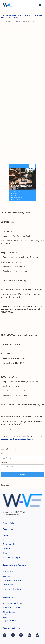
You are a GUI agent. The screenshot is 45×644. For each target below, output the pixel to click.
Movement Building (12, 589)
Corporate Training (12, 580)
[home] (7, 5)
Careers (6, 549)
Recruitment (8, 585)
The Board (8, 540)
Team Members (10, 544)
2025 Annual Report (12, 558)
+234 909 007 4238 (11, 608)
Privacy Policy (9, 523)
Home (5, 536)
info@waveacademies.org (15, 603)
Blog (5, 553)
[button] (39, 5)
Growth (6, 576)
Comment (4, 462)
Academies (8, 572)
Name (2, 454)
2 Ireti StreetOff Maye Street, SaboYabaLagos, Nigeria (13, 616)
